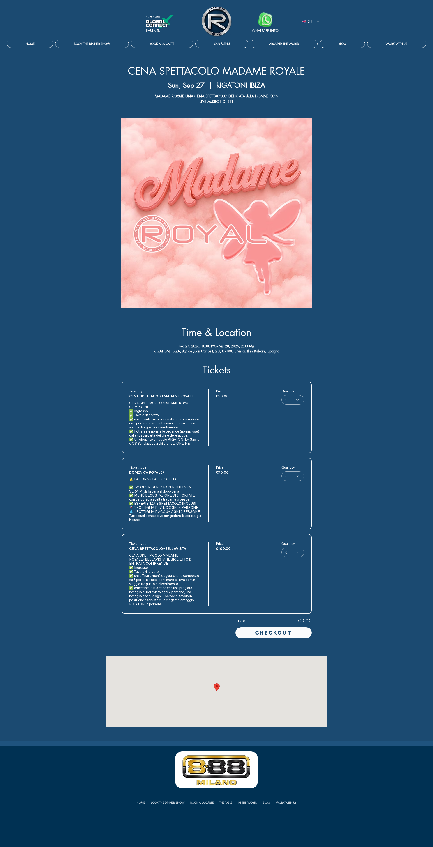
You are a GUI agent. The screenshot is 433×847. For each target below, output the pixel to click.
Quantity (288, 391)
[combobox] (292, 400)
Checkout (273, 633)
